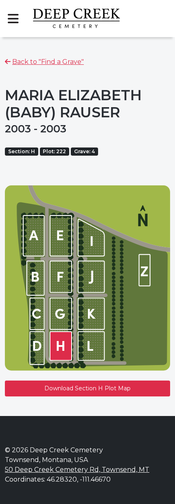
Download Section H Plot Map (87, 388)
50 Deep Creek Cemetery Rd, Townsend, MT (77, 469)
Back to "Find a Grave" (48, 62)
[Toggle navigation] (13, 19)
